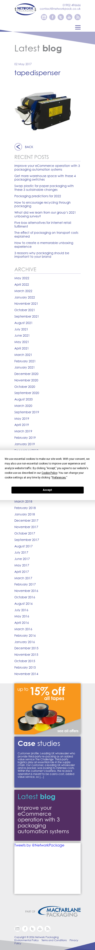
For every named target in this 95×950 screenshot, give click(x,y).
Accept (47, 490)
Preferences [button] (59, 477)
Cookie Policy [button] (49, 472)
